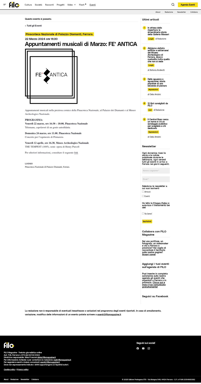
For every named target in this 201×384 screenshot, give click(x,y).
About (158, 12)
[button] (4, 4)
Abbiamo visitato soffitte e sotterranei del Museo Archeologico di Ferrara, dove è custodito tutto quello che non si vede (159, 55)
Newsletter (181, 12)
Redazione (169, 12)
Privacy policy (22, 369)
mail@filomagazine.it (62, 360)
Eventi (147, 196)
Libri (150, 110)
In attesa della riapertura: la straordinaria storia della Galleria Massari (158, 31)
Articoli (147, 192)
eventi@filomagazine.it (109, 314)
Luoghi (151, 39)
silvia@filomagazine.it (46, 357)
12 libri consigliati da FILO (158, 104)
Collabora (194, 12)
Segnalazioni (153, 89)
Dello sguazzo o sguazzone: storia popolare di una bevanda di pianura (157, 82)
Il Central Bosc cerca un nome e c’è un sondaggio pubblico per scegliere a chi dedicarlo (158, 123)
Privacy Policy (160, 203)
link (76, 152)
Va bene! (148, 213)
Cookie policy (9, 369)
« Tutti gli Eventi (33, 25)
